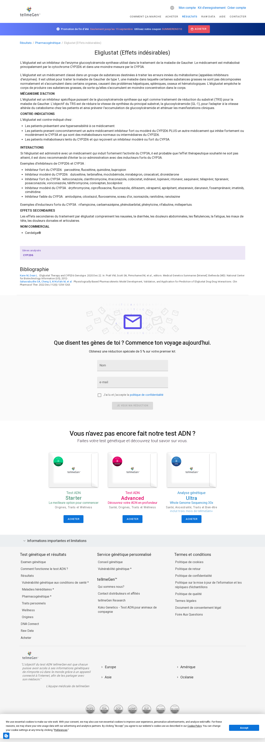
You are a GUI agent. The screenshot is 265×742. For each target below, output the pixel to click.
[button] (172, 8)
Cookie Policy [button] (194, 726)
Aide (222, 16)
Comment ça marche (145, 16)
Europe (110, 667)
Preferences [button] (60, 730)
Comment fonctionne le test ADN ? (44, 569)
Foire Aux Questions (189, 614)
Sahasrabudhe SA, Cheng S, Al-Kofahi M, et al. (46, 281)
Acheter (171, 16)
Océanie (186, 677)
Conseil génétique (110, 562)
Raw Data (27, 631)
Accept (244, 728)
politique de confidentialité (146, 395)
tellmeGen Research (111, 600)
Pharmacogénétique (48, 42)
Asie (108, 677)
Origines (27, 617)
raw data (208, 16)
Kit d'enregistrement (212, 8)
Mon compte (187, 8)
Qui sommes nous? (111, 587)
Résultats (189, 16)
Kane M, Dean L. (29, 275)
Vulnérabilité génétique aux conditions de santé (54, 582)
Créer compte (236, 8)
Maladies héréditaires (37, 589)
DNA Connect (30, 624)
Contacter (238, 16)
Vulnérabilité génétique (114, 569)
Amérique (187, 667)
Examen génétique (33, 562)
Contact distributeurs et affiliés (119, 593)
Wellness (28, 610)
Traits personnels (34, 603)
